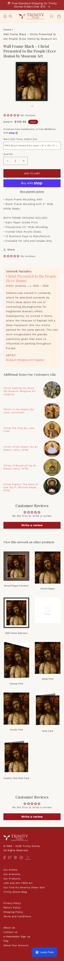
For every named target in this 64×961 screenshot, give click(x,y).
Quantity (8, 154)
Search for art (10, 16)
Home (7, 29)
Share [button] (11, 249)
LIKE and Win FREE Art (18, 883)
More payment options (32, 191)
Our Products (11, 878)
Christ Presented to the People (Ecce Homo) (31, 278)
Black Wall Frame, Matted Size (20, 139)
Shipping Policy (13, 912)
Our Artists (10, 869)
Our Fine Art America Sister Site (24, 887)
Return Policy (11, 907)
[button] (5, 16)
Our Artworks (11, 874)
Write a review (31, 525)
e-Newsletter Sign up (16, 936)
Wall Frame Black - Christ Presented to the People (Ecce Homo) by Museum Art (30, 36)
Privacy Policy (12, 903)
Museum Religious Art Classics (25, 359)
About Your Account (16, 945)
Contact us (10, 932)
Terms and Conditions (17, 916)
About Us (9, 927)
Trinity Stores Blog (15, 891)
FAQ (5, 941)
